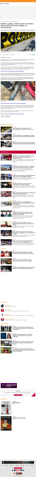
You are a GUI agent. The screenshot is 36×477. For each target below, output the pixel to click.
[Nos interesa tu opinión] (18, 462)
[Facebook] (1, 54)
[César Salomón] (2, 315)
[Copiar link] (11, 54)
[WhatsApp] (5, 54)
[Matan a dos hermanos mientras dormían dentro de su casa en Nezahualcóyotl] (6, 242)
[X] (3, 54)
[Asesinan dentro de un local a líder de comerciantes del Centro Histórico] (6, 186)
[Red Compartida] (2, 306)
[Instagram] (19, 470)
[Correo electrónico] (9, 54)
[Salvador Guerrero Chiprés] (2, 319)
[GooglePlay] (23, 470)
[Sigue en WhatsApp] (33, 54)
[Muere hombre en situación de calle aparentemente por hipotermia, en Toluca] (6, 130)
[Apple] (21, 470)
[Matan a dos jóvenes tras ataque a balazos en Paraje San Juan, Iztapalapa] (6, 195)
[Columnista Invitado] (2, 310)
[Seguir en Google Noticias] (34, 54)
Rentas (2, 116)
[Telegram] (7, 54)
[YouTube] (17, 470)
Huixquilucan (8, 116)
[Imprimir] (13, 54)
